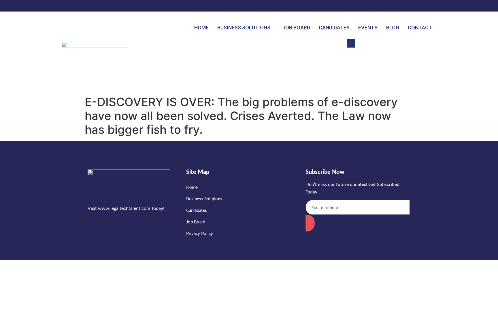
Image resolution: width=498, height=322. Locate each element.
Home (201, 28)
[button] (351, 43)
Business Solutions (243, 28)
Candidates (334, 28)
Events (368, 28)
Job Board (296, 28)
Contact (420, 28)
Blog (392, 28)
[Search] (426, 69)
